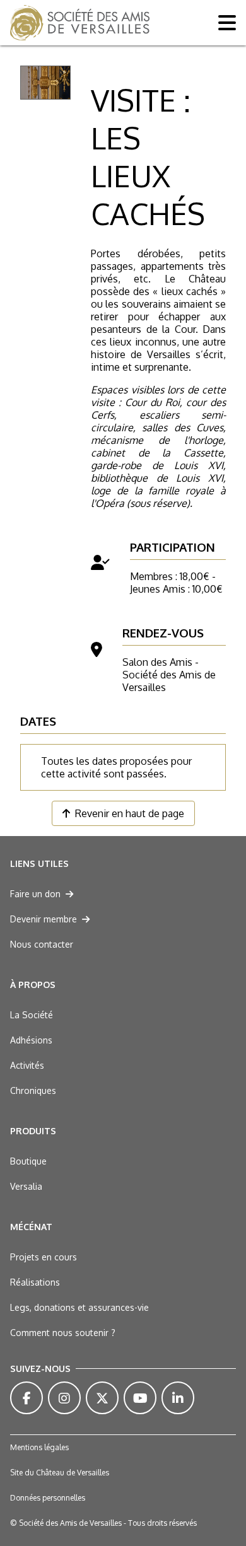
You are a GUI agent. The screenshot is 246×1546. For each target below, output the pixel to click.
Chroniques (33, 1090)
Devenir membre (43, 919)
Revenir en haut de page (129, 813)
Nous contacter (41, 944)
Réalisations (35, 1282)
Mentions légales (39, 1447)
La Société (31, 1014)
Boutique (28, 1161)
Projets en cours (43, 1257)
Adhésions (31, 1040)
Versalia (26, 1186)
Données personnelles (47, 1497)
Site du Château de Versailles (59, 1472)
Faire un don (35, 893)
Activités (27, 1065)
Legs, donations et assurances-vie (79, 1307)
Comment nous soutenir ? (62, 1332)
